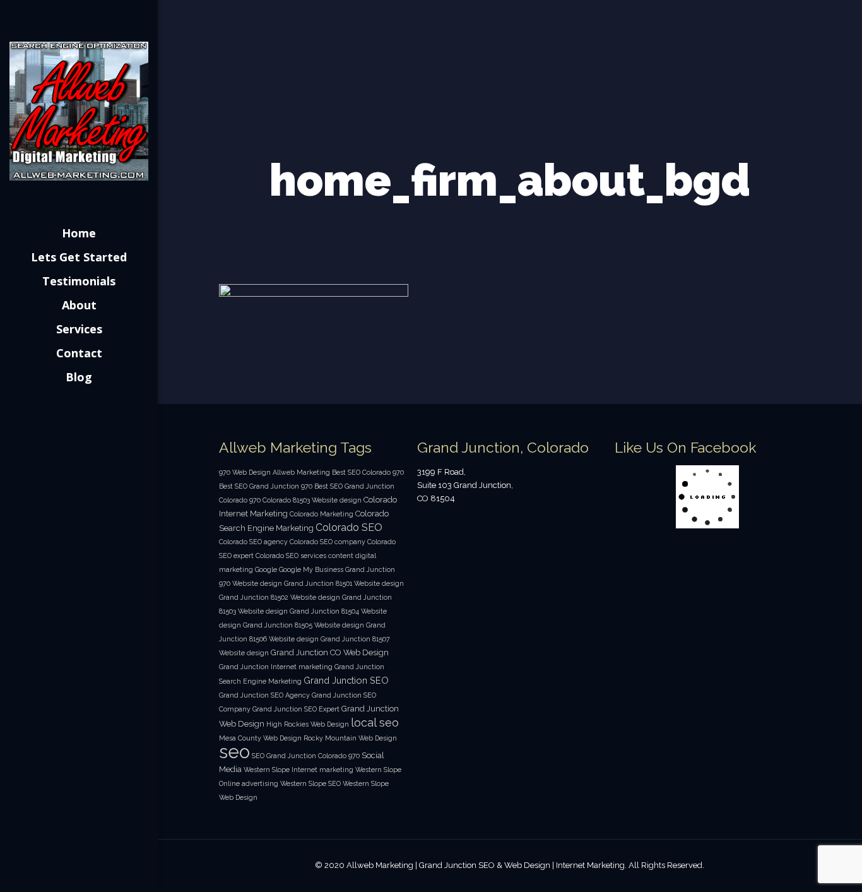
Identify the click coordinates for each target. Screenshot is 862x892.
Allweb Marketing (301, 472)
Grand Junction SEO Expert (295, 709)
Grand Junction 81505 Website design (303, 625)
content (340, 555)
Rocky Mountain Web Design (350, 738)
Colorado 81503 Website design (312, 500)
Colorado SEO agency (253, 541)
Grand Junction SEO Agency (264, 695)
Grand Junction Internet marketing (276, 666)
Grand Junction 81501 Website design (344, 583)
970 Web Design (245, 472)
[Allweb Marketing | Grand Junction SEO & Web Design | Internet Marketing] (79, 110)
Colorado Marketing (321, 514)
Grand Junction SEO (346, 680)
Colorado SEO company (327, 541)
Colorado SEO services (291, 555)
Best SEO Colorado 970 (368, 472)
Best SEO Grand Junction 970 (265, 486)
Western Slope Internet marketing (298, 769)
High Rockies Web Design (307, 724)
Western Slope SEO (310, 783)
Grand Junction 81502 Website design (279, 597)
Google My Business (311, 569)
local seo (375, 722)
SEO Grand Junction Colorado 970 (306, 755)
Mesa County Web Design (260, 738)
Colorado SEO (349, 527)
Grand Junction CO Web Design (330, 652)
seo (234, 751)
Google (266, 569)
